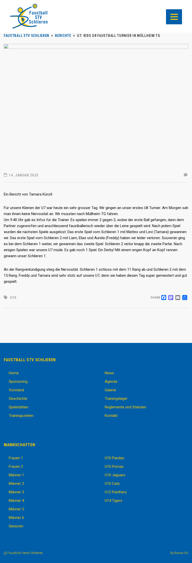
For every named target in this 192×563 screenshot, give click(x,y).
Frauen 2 (16, 466)
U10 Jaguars (115, 475)
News (109, 373)
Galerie (110, 390)
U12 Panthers (116, 492)
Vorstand (16, 390)
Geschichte (18, 398)
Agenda (111, 381)
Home (14, 373)
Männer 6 (16, 517)
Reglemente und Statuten (125, 407)
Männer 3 (16, 492)
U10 (13, 297)
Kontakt (111, 415)
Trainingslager (116, 398)
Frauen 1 (16, 458)
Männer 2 (16, 483)
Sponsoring (18, 381)
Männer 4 (16, 500)
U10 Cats (112, 483)
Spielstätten (18, 407)
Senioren (16, 526)
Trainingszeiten (21, 415)
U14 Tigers (113, 500)
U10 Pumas (114, 466)
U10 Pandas (114, 458)
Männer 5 (16, 509)
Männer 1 (16, 475)
